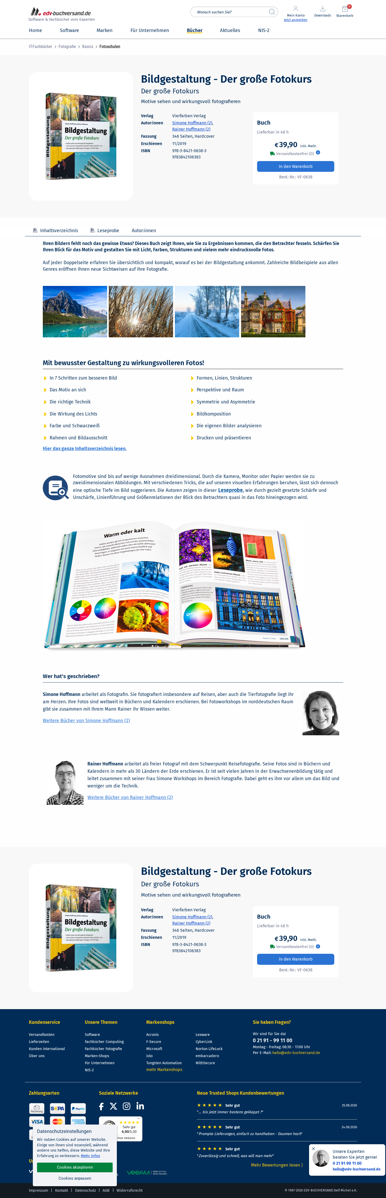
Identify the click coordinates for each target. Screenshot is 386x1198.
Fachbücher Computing (104, 1042)
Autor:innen (144, 230)
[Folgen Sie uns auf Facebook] (102, 1107)
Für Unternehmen (99, 1063)
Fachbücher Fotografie (103, 1049)
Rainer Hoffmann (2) (191, 129)
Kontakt (61, 1190)
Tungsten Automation (164, 1063)
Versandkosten (41, 1034)
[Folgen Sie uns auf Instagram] (127, 1107)
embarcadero (207, 1056)
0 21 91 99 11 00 (347, 1163)
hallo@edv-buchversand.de (296, 1053)
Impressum (38, 1190)
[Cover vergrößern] (81, 136)
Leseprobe (108, 230)
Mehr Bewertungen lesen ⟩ (277, 1165)
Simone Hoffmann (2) (192, 122)
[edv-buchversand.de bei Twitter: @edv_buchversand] (113, 1107)
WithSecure (205, 1063)
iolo (149, 1056)
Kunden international (47, 1049)
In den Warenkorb (296, 166)
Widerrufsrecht (130, 1190)
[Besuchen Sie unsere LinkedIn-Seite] (141, 1107)
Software (92, 1034)
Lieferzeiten (39, 1042)
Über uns (37, 1056)
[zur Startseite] (61, 15)
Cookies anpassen (75, 1178)
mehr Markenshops (164, 1069)
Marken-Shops (97, 1056)
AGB (106, 1190)
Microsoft (154, 1049)
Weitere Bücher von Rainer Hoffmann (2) (130, 797)
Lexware (203, 1034)
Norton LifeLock (209, 1049)
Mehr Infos (90, 1155)
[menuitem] (44, 46)
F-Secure (153, 1042)
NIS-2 (89, 1070)
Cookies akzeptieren (75, 1167)
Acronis (152, 1034)
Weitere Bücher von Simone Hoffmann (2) (86, 720)
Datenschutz (85, 1190)
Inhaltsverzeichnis (59, 230)
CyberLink (204, 1042)
